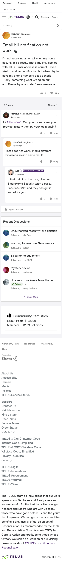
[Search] (37, 17)
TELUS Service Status (16, 395)
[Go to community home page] (16, 17)
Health (35, 3)
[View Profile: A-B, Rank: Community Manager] (11, 172)
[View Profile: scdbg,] (6, 245)
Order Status (10, 427)
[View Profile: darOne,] (6, 233)
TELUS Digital (10, 467)
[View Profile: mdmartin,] (6, 270)
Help (4, 349)
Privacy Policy (46, 343)
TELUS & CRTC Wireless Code (21, 447)
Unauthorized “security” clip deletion (34, 230)
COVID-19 (8, 431)
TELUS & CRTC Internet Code (21, 438)
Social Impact (9, 9)
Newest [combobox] (53, 105)
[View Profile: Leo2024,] (6, 258)
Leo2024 (27, 260)
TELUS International (14, 471)
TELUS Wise (10, 484)
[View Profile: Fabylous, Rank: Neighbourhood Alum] (6, 115)
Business (21, 3)
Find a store (9, 414)
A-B (17, 171)
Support (7, 401)
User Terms (9, 419)
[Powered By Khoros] (31, 357)
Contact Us (9, 406)
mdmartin (28, 272)
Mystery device (20, 268)
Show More (32, 297)
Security (8, 25)
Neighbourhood (12, 410)
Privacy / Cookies (13, 455)
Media (5, 386)
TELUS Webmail (12, 479)
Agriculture (49, 3)
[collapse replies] (31, 111)
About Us (8, 373)
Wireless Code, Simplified (18, 451)
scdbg (26, 247)
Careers (6, 382)
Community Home (10, 343)
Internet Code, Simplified (17, 442)
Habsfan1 (16, 34)
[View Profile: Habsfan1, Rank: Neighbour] (6, 35)
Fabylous (15, 113)
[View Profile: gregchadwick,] (6, 282)
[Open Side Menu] (4, 17)
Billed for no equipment (25, 255)
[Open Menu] (58, 25)
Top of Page (29, 343)
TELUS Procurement (15, 475)
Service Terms (10, 423)
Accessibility (9, 377)
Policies (6, 390)
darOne (27, 235)
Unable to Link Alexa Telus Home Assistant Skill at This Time (32, 280)
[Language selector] (29, 17)
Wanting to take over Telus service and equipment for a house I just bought (32, 243)
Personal (7, 3)
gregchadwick (30, 288)
